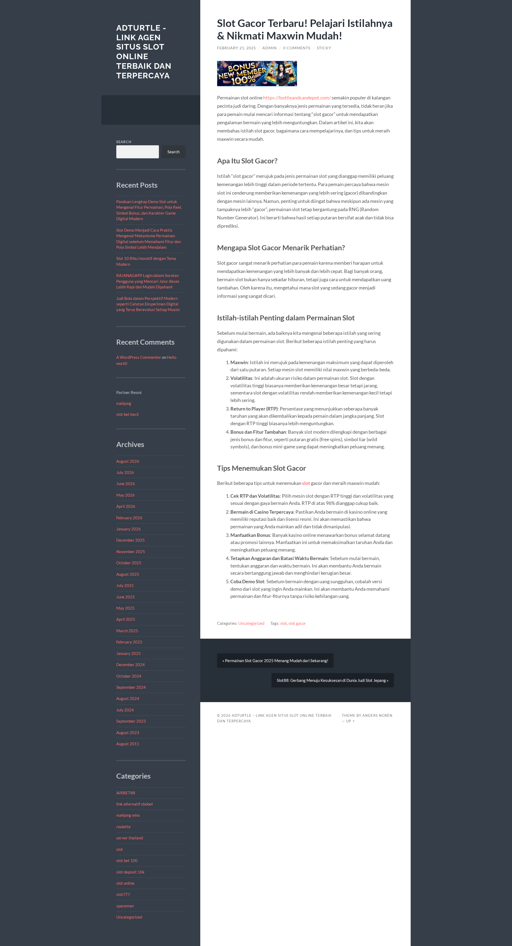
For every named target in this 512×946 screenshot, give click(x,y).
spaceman (125, 905)
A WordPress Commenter (138, 357)
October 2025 (128, 562)
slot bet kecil (127, 414)
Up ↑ (350, 721)
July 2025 (125, 585)
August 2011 (127, 743)
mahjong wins (128, 815)
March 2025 (127, 630)
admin (269, 48)
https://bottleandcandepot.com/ (297, 97)
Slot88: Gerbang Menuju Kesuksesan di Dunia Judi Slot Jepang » (333, 680)
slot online (125, 883)
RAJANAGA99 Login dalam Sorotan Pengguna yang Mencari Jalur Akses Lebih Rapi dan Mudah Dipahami (147, 281)
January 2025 (128, 653)
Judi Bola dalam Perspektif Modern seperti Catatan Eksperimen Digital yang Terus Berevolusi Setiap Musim (148, 304)
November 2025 (130, 551)
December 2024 (130, 664)
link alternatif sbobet (134, 804)
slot (119, 849)
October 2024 (128, 676)
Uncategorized (129, 917)
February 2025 (129, 641)
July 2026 (125, 472)
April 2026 (125, 506)
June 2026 (125, 483)
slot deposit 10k (130, 871)
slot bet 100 (127, 860)
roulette (123, 826)
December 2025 (130, 540)
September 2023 (131, 721)
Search (123, 142)
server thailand (129, 837)
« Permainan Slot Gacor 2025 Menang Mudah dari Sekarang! (275, 660)
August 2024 (127, 698)
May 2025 (125, 608)
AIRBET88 (125, 792)
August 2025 (127, 574)
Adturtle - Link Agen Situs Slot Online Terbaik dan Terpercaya (143, 51)
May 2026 (125, 495)
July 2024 (125, 709)
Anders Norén (377, 715)
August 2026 (127, 461)
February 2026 (129, 517)
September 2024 (131, 687)
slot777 (123, 894)
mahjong (123, 403)
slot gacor (297, 623)
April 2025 (125, 619)
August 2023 (127, 732)
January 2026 (128, 528)
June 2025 (125, 596)
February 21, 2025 (236, 48)
